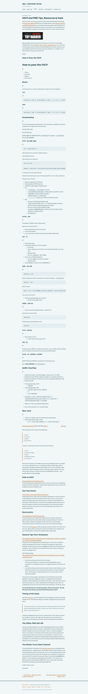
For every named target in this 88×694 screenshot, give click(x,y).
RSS (42, 687)
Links (35, 9)
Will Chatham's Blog (32, 4)
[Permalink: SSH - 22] (22, 346)
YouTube (29, 687)
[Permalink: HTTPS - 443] (22, 220)
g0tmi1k (36, 45)
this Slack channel (47, 648)
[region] (44, 242)
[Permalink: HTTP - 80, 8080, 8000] (22, 144)
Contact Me (57, 9)
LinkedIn (38, 687)
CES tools (34, 527)
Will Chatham (25, 684)
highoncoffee (43, 45)
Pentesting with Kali (29, 23)
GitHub (45, 426)
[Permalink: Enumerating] (22, 121)
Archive (41, 9)
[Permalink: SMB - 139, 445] (22, 270)
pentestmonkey (51, 45)
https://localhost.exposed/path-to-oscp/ (33, 481)
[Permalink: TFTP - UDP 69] (22, 334)
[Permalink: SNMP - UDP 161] (22, 307)
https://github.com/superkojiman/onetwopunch (35, 494)
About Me (29, 9)
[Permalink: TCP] (22, 96)
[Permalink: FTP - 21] (22, 240)
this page (30, 597)
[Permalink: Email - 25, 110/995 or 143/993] (22, 358)
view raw (63, 426)
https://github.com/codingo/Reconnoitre (33, 516)
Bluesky (33, 687)
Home (23, 9)
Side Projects (48, 9)
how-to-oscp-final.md (28, 426)
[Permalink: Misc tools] (22, 414)
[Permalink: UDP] (22, 108)
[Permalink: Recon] (22, 86)
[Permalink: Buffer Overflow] (22, 372)
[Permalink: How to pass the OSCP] (22, 69)
